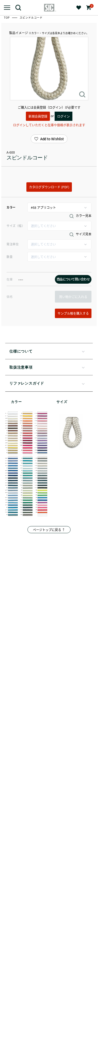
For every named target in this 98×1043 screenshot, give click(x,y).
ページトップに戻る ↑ (49, 529)
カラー (11, 207)
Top (7, 17)
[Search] (20, 7)
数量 (10, 257)
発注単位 (13, 244)
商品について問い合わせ (73, 279)
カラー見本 (83, 216)
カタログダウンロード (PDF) (49, 187)
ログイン (63, 116)
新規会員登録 (37, 116)
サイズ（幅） (16, 226)
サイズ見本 (83, 234)
